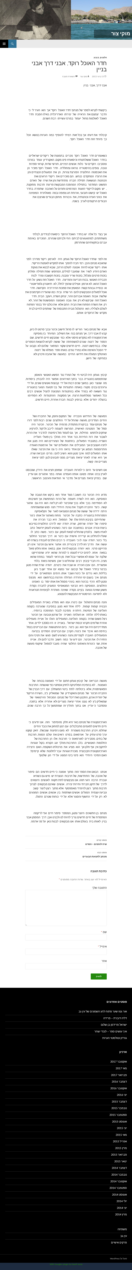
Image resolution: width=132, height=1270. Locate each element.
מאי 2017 (121, 1068)
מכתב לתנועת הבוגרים (94, 854)
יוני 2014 (122, 1208)
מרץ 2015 (121, 1148)
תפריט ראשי (4, 44)
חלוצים (103, 58)
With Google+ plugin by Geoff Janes (66, 1264)
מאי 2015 (121, 1135)
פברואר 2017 (119, 1075)
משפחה (122, 1229)
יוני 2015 (122, 1128)
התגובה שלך (99, 887)
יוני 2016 (122, 1095)
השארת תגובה (68, 76)
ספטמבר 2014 (118, 1188)
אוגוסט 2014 (119, 1194)
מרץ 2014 (121, 1214)
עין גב (123, 1236)
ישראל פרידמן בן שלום (114, 1024)
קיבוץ (96, 58)
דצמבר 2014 (119, 1168)
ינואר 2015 (120, 1161)
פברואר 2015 (119, 1154)
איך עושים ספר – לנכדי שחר (110, 1031)
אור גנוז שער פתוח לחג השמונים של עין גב (103, 1011)
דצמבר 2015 (119, 1101)
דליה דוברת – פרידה (115, 1018)
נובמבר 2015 (119, 1108)
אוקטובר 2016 (118, 1088)
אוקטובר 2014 (118, 1181)
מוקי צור (120, 33)
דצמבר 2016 (119, 1081)
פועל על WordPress (118, 1259)
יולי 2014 (122, 1201)
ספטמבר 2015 (118, 1115)
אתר (104, 961)
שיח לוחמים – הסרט (96, 842)
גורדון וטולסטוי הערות (114, 1038)
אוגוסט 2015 (119, 1121)
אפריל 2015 (120, 1141)
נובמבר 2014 (119, 1174)
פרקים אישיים (119, 1242)
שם (104, 932)
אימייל (102, 946)
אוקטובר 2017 (118, 1061)
